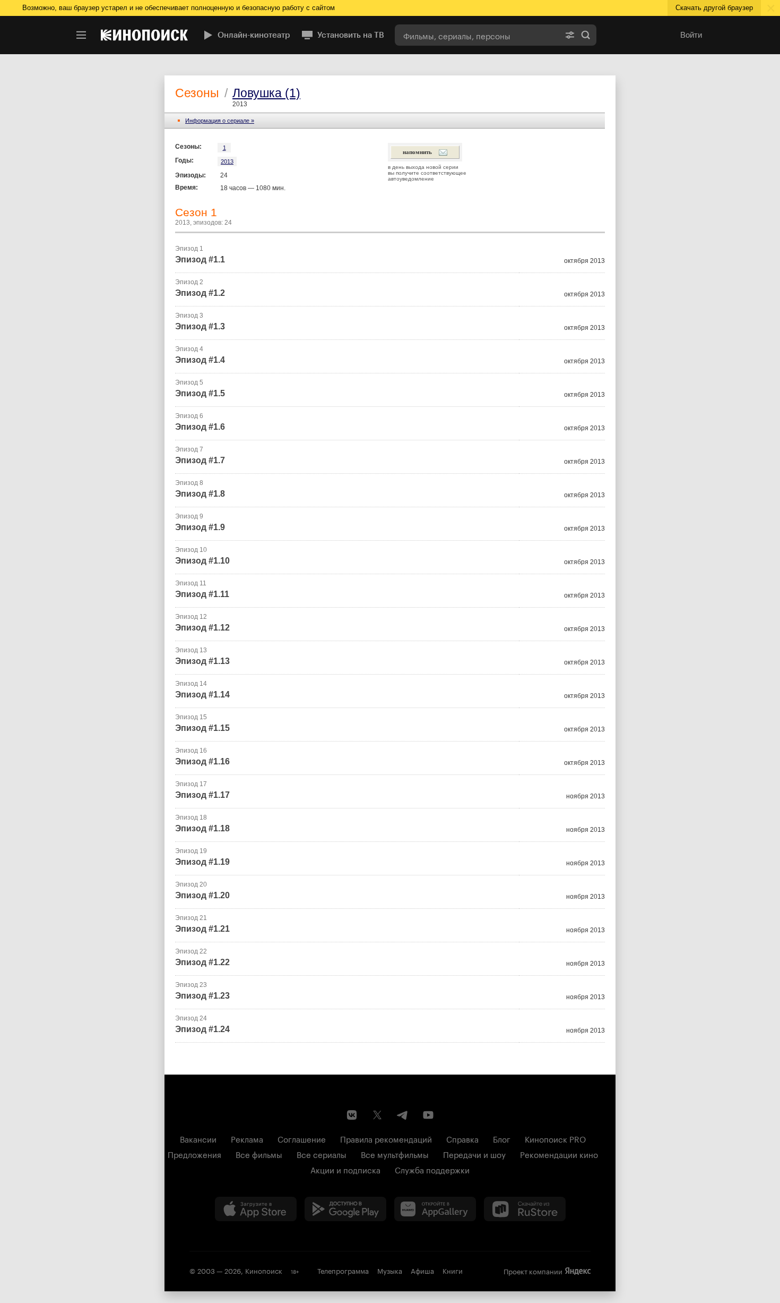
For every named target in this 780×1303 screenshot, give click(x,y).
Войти (691, 34)
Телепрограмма (343, 1270)
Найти (586, 35)
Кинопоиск (263, 1270)
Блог (501, 1138)
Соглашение (302, 1138)
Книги (453, 1270)
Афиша (422, 1270)
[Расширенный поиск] (570, 35)
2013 (227, 161)
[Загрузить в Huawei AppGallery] (435, 1209)
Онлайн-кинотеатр (254, 35)
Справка (462, 1138)
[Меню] (81, 35)
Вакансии (198, 1138)
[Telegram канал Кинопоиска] (402, 1115)
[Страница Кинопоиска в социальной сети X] (377, 1115)
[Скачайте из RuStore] (525, 1209)
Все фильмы (259, 1153)
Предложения (194, 1153)
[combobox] (477, 35)
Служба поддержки (432, 1169)
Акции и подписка (345, 1169)
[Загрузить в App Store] (256, 1209)
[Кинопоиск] (144, 35)
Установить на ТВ (350, 35)
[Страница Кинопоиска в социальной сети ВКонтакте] (351, 1115)
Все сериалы (321, 1153)
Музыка (389, 1270)
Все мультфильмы (395, 1153)
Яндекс (578, 1271)
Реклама (247, 1138)
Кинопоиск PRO (555, 1138)
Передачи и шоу (474, 1153)
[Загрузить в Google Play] (345, 1209)
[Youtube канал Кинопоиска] (428, 1115)
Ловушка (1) (266, 93)
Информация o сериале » (219, 120)
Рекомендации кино (559, 1153)
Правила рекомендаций (386, 1138)
